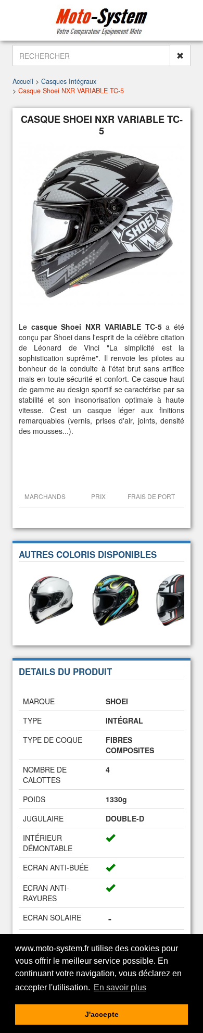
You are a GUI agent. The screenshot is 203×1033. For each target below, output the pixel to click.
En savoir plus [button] (120, 987)
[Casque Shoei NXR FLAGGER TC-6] (51, 599)
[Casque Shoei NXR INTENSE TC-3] (116, 599)
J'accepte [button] (102, 1014)
